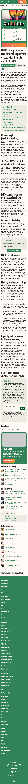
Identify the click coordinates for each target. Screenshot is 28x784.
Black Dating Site (5, 647)
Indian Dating (4, 650)
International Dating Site (6, 656)
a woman (7, 31)
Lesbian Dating (4, 638)
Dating (2, 5)
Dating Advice (7, 2)
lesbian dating (13, 225)
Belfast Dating (4, 690)
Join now (22, 2)
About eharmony (4, 580)
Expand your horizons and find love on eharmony (14, 127)
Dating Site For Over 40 (6, 663)
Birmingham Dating (5, 693)
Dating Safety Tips (5, 612)
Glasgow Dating (4, 709)
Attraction (17, 5)
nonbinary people (19, 39)
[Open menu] (2, 2)
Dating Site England (5, 679)
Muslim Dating (4, 628)
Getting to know (9, 5)
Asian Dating (4, 644)
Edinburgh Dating (5, 705)
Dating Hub (3, 731)
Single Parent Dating (5, 653)
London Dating (4, 715)
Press (2, 609)
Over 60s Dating (4, 666)
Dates (3, 429)
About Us (3, 618)
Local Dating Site (5, 673)
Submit (22, 408)
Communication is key (8, 119)
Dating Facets (4, 622)
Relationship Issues (5, 750)
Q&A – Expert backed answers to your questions (14, 130)
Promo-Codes (4, 615)
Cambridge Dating (5, 702)
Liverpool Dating (4, 712)
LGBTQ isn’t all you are (8, 122)
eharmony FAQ (4, 587)
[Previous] (0, 5)
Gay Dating (3, 635)
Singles (18, 429)
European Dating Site (5, 669)
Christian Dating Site (5, 641)
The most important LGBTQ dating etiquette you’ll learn (13, 113)
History (13, 513)
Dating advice (8, 572)
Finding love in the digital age (10, 125)
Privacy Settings (4, 596)
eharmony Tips (4, 584)
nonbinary (7, 39)
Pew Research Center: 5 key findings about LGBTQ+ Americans (12, 518)
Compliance (3, 602)
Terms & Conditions (5, 599)
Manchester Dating (5, 718)
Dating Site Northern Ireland (7, 676)
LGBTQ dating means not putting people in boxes (14, 117)
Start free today (8, 460)
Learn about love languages (14, 250)
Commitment (24, 5)
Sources (6, 513)
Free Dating (3, 625)
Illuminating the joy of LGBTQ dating (11, 110)
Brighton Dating (4, 696)
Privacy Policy (4, 593)
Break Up (3, 753)
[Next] (27, 5)
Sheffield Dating (4, 724)
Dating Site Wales (5, 686)
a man (6, 35)
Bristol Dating (4, 699)
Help (2, 605)
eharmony (3, 572)
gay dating (4, 225)
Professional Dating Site (6, 660)
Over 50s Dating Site (5, 631)
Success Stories (4, 590)
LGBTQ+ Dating (11, 429)
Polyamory (10, 205)
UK (4, 69)
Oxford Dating (4, 721)
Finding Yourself (4, 735)
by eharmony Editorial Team (8, 65)
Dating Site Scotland (5, 682)
